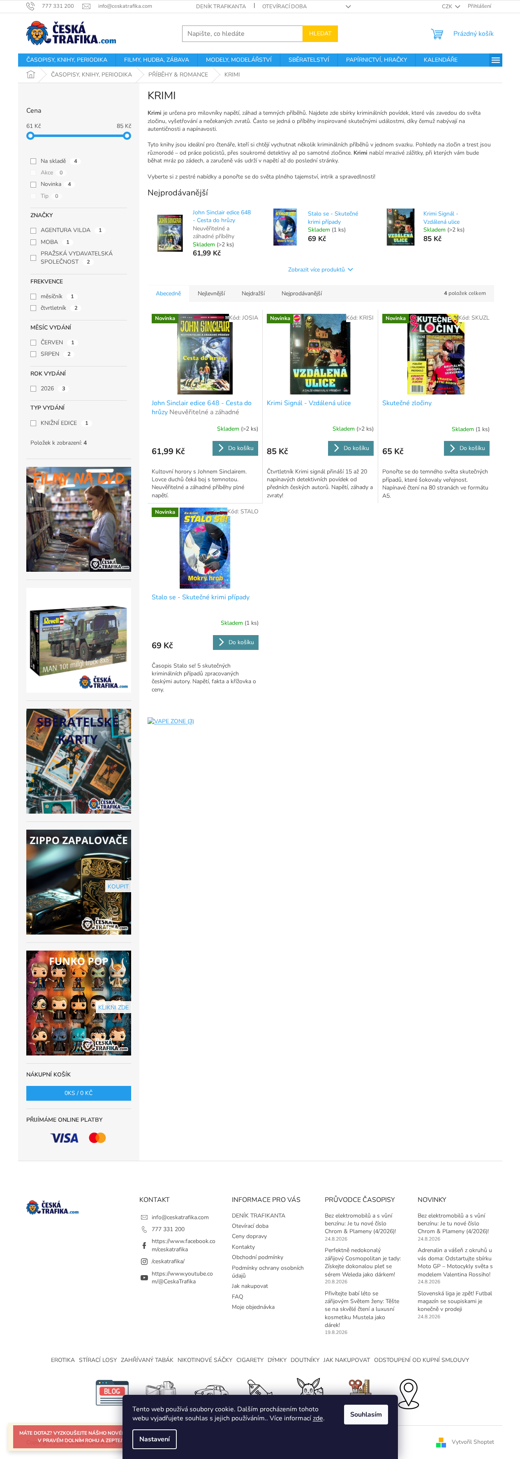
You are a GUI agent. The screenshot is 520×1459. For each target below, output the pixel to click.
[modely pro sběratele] (210, 1392)
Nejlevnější (211, 293)
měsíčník (57, 296)
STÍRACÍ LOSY (98, 1360)
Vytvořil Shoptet (473, 1442)
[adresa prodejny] (408, 1392)
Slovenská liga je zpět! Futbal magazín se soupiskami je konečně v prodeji (455, 1301)
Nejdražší (253, 293)
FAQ (237, 1297)
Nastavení (154, 1439)
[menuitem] (67, 60)
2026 (53, 388)
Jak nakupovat (250, 1286)
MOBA (55, 242)
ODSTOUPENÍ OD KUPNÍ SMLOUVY (421, 1360)
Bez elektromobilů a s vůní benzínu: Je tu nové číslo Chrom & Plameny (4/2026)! (360, 1224)
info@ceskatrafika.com (180, 1217)
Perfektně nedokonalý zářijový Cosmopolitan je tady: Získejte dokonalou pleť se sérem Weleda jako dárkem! (363, 1262)
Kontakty (243, 1247)
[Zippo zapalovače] (161, 1392)
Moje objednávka (253, 1307)
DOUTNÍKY (305, 1360)
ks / (78, 1093)
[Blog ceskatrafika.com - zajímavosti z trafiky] (112, 1392)
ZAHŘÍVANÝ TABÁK (147, 1360)
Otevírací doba (284, 6)
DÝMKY (277, 1360)
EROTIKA (63, 1360)
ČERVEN (57, 342)
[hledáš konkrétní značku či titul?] (260, 1392)
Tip (49, 196)
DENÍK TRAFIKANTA (221, 6)
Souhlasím (366, 1414)
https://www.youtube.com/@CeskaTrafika (182, 1277)
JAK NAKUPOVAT (347, 1360)
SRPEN (56, 354)
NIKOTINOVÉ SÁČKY (205, 1360)
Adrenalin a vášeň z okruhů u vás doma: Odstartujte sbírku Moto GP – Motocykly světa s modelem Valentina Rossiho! (455, 1262)
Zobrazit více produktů (316, 270)
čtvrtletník (59, 308)
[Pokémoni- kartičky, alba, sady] (309, 1392)
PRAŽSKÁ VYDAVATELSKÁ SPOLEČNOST (77, 258)
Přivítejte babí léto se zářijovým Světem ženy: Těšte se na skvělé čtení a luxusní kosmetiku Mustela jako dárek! (362, 1309)
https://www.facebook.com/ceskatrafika (183, 1245)
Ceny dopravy (249, 1236)
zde (318, 1418)
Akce (52, 172)
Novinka (56, 184)
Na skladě (59, 161)
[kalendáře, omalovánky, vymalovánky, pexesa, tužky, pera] (358, 1392)
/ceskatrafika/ (168, 1261)
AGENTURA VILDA (71, 230)
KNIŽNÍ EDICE (64, 423)
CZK (447, 6)
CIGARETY (249, 1360)
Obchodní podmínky (257, 1257)
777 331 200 (168, 1229)
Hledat (320, 33)
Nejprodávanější (302, 293)
